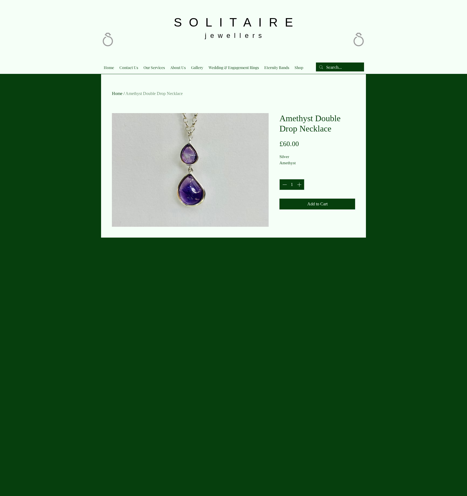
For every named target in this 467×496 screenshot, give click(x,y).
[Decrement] (284, 184)
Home (117, 93)
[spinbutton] (292, 184)
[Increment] (299, 184)
